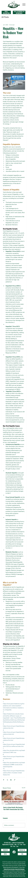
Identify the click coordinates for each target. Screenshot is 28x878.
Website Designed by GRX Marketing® (10, 867)
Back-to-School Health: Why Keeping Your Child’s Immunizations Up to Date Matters (13, 808)
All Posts (5, 17)
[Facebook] (14, 852)
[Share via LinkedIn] (11, 779)
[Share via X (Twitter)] (7, 779)
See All (23, 787)
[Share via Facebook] (3, 779)
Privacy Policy (22, 867)
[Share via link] (14, 779)
